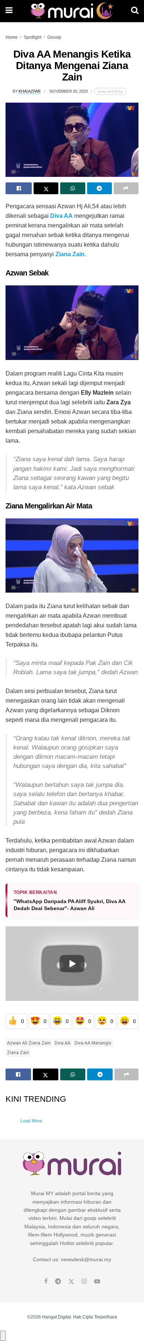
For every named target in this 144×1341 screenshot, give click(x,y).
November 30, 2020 (68, 91)
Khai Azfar (29, 91)
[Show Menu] (9, 11)
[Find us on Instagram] (84, 1281)
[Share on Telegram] (99, 188)
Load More (31, 1121)
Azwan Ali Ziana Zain (29, 1043)
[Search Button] (134, 11)
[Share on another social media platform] (126, 188)
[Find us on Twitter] (71, 1281)
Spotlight (32, 37)
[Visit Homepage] (72, 11)
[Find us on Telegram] (58, 1281)
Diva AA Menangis (93, 1043)
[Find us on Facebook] (46, 1281)
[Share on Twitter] (46, 188)
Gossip (54, 37)
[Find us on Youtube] (97, 1281)
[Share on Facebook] (19, 188)
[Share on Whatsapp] (72, 188)
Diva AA (63, 1043)
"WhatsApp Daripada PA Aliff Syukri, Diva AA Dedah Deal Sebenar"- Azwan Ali (69, 905)
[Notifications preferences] (3, 1336)
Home (12, 37)
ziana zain (18, 1052)
